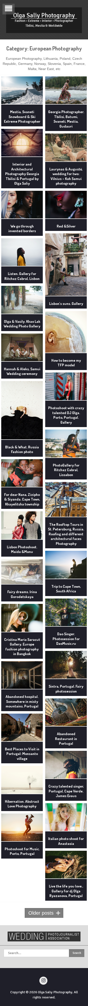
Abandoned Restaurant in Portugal (66, 738)
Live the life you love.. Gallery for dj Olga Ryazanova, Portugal (66, 891)
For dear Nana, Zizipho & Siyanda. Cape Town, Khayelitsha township (22, 499)
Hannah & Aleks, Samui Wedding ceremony (22, 371)
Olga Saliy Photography (44, 15)
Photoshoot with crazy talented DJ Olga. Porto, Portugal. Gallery (66, 415)
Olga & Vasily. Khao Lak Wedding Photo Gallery (22, 324)
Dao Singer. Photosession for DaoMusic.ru (66, 639)
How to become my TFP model (66, 363)
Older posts (41, 913)
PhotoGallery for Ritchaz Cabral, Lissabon (66, 470)
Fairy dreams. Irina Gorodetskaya (22, 594)
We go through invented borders (22, 228)
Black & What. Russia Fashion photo (22, 449)
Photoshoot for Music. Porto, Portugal (22, 851)
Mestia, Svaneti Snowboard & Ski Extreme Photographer (22, 116)
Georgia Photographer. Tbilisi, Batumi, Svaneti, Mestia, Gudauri (66, 119)
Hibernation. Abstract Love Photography (22, 804)
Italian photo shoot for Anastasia (66, 841)
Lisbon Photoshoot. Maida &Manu (22, 549)
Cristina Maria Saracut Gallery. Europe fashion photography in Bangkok (22, 646)
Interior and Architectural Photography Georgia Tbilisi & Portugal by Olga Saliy (22, 174)
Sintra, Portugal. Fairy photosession (66, 689)
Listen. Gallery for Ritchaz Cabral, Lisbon (22, 276)
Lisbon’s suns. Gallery (66, 303)
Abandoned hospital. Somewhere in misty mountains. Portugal (22, 701)
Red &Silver (66, 226)
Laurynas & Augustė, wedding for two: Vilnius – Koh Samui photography (66, 176)
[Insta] (43, 981)
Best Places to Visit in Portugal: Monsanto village (22, 754)
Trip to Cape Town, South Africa (66, 589)
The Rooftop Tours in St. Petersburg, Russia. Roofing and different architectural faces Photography (66, 534)
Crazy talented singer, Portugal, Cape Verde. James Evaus (66, 791)
